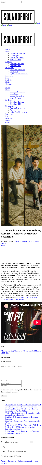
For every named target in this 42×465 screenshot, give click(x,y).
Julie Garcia (26, 241)
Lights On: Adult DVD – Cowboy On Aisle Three (23, 425)
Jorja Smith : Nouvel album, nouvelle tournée (21, 407)
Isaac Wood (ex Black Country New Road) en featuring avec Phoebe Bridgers (21, 410)
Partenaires (12, 461)
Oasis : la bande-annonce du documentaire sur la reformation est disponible (22, 414)
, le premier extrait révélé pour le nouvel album (19, 298)
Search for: (5, 442)
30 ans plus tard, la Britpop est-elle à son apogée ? (23, 405)
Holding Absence (14, 351)
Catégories (4, 451)
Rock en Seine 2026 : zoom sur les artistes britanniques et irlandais (20, 428)
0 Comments (35, 241)
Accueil (3, 461)
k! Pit (23, 351)
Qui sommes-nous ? (25, 461)
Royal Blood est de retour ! (15, 433)
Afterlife (4, 351)
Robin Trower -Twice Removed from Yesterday (22, 431)
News (17, 241)
